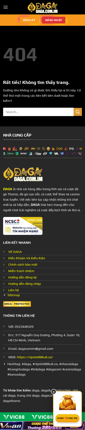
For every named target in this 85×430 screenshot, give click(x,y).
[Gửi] (78, 112)
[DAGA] (42, 7)
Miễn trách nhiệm (21, 271)
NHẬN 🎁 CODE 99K (67, 418)
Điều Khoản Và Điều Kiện (26, 258)
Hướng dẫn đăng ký (22, 277)
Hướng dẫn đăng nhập (24, 284)
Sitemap (13, 295)
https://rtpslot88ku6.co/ (35, 357)
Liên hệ (13, 290)
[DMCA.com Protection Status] (17, 304)
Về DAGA (15, 252)
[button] (5, 7)
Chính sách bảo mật (22, 264)
